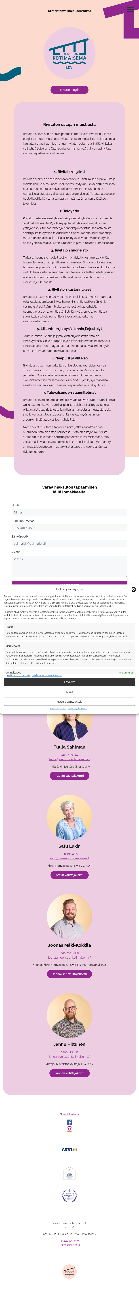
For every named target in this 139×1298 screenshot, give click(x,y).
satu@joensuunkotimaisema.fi (69, 858)
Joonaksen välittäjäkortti (69, 974)
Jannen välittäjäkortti (69, 1073)
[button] (133, 589)
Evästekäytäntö (58, 708)
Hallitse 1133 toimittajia (18, 675)
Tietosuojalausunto (77, 708)
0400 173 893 (70, 1052)
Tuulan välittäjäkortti (69, 775)
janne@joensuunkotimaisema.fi (69, 1056)
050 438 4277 (70, 854)
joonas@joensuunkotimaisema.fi (69, 957)
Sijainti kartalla (69, 1114)
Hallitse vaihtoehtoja (69, 701)
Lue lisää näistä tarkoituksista (47, 675)
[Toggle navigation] (130, 10)
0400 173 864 (69, 754)
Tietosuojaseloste (69, 1244)
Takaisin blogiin (69, 89)
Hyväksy (69, 681)
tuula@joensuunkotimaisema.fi (69, 759)
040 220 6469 (69, 953)
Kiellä (69, 691)
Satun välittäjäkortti (69, 875)
